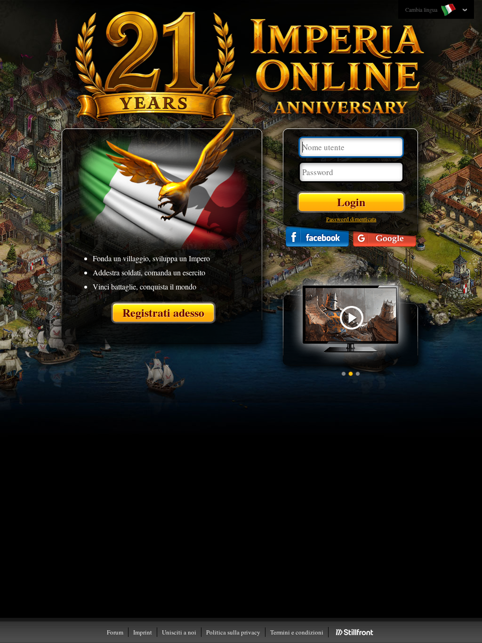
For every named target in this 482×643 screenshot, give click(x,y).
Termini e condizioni (296, 632)
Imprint (142, 632)
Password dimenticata (351, 219)
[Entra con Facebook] (317, 236)
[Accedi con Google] (384, 236)
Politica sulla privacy (233, 632)
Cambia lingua (422, 9)
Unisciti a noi (179, 632)
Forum (115, 632)
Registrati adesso (163, 312)
